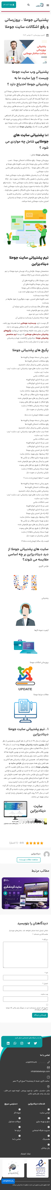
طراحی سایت (45, 1112)
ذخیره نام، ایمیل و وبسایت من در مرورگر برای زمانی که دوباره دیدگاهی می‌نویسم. (27, 1009)
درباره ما (18, 1130)
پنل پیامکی (45, 1148)
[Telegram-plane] (29, 1043)
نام (46, 973)
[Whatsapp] (15, 1043)
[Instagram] (22, 1043)
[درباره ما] (19, 1127)
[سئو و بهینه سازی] (49, 1118)
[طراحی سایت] (49, 1109)
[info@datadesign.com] (48, 1067)
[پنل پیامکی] (49, 1144)
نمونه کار (17, 1112)
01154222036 (31, 1062)
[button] (48, 5)
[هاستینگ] (49, 1136)
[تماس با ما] (19, 1136)
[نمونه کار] (19, 1109)
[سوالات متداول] (19, 1118)
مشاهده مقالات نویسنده (28, 859)
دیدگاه (45, 940)
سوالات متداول (15, 1121)
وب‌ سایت (44, 994)
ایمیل (45, 984)
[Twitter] (35, 1043)
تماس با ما (16, 1139)
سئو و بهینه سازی (43, 1121)
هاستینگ (46, 1139)
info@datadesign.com (40, 1071)
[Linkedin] (8, 1043)
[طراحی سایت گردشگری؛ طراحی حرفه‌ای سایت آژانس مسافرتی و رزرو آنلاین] (25, 893)
